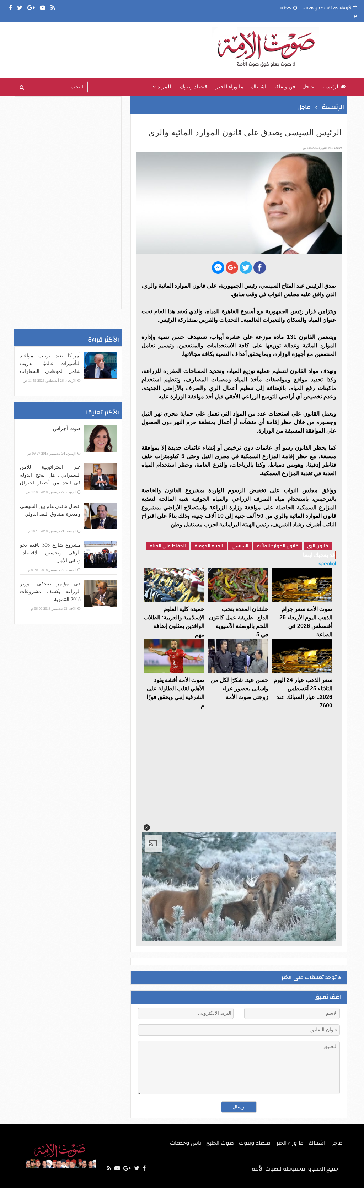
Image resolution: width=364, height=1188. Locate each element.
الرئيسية (330, 86)
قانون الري (317, 546)
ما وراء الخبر (229, 86)
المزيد (163, 86)
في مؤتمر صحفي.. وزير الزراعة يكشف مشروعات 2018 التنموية (50, 591)
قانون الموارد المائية (278, 546)
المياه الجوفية (208, 546)
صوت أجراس (67, 428)
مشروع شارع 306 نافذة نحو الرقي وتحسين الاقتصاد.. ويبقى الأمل (50, 552)
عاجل (308, 86)
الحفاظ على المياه (168, 546)
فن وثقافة (284, 86)
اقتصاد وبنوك (194, 86)
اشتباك (258, 86)
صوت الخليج (220, 1143)
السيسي (240, 546)
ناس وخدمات (185, 1143)
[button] (146, 827)
